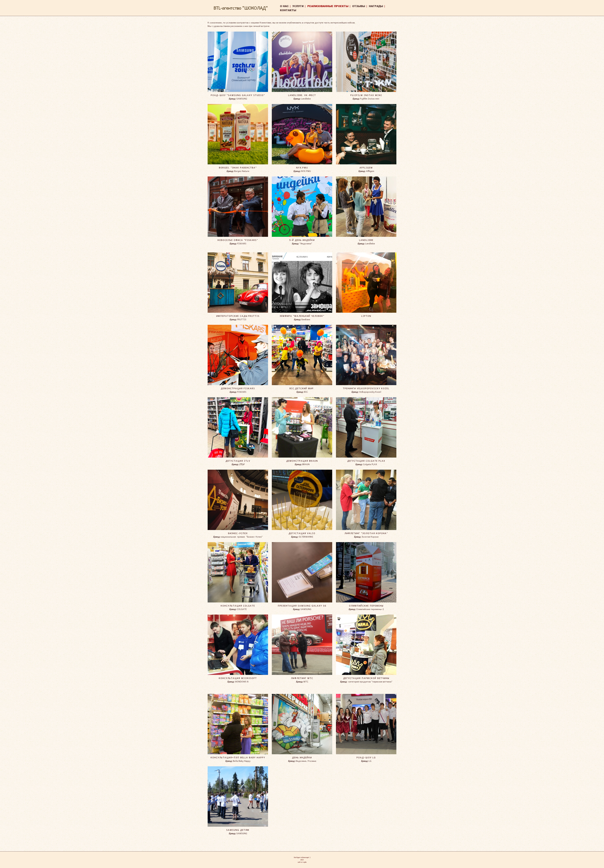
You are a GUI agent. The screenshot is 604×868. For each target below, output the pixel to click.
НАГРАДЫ (376, 6)
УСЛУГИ (298, 6)
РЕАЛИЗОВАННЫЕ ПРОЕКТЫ (327, 6)
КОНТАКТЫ (288, 10)
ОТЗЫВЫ (358, 6)
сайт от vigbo (302, 862)
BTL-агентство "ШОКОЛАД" (241, 7)
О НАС (284, 6)
